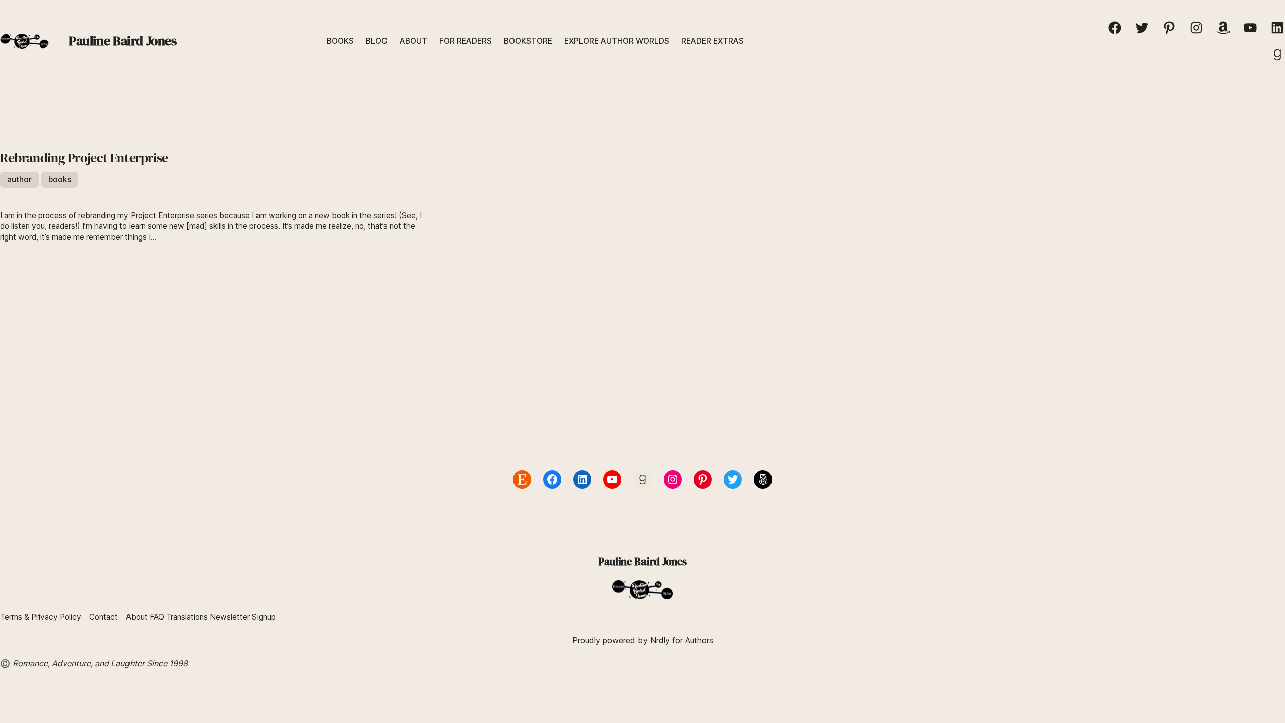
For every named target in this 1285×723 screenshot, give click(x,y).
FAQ (157, 617)
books (59, 179)
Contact (103, 617)
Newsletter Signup (243, 617)
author (19, 179)
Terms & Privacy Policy (40, 617)
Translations (188, 617)
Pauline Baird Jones (123, 41)
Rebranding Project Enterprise (84, 158)
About (137, 617)
